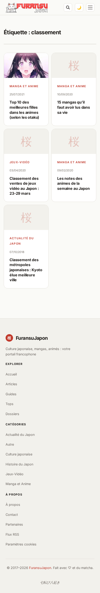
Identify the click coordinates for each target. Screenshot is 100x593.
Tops (9, 404)
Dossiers (12, 414)
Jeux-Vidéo (20, 162)
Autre (10, 444)
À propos (13, 504)
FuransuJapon (40, 568)
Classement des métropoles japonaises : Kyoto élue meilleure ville (26, 269)
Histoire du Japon (19, 464)
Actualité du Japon (22, 240)
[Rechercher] (68, 7)
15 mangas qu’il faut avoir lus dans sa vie (73, 107)
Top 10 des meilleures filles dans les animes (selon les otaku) (24, 110)
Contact (12, 515)
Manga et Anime (24, 86)
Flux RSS (12, 534)
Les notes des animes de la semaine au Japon (73, 183)
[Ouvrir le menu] (90, 7)
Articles (11, 384)
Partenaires (14, 524)
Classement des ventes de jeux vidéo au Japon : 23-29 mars (24, 186)
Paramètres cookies (21, 544)
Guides (11, 394)
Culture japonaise (19, 454)
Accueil (11, 374)
